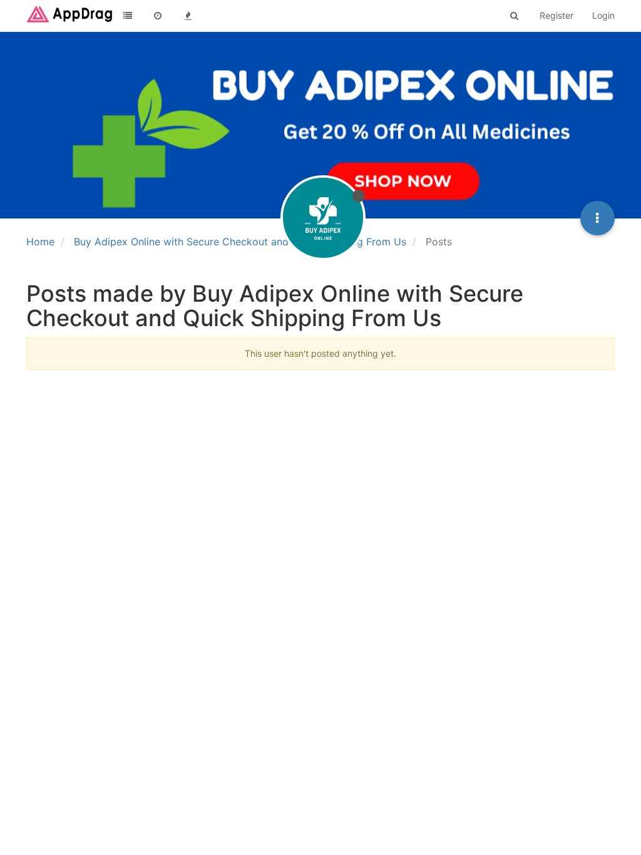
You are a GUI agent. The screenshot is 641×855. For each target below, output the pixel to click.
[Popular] (188, 15)
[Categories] (128, 15)
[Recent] (158, 15)
